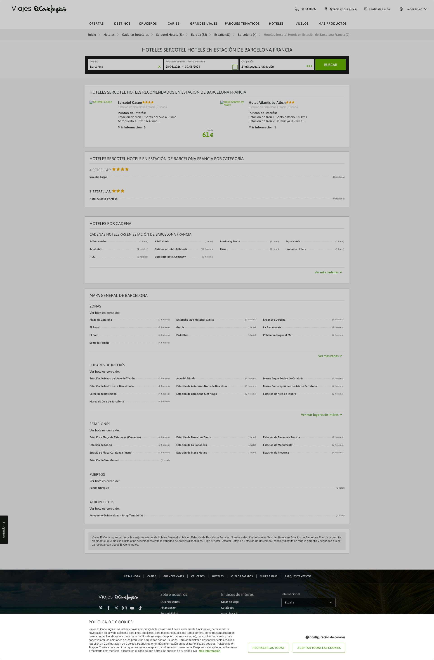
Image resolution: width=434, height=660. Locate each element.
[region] (217, 330)
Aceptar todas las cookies (319, 648)
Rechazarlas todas (268, 648)
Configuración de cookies (327, 637)
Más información (209, 651)
